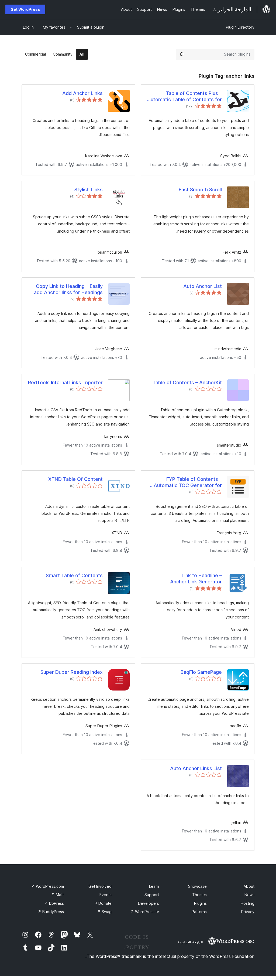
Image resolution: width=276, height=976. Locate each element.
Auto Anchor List (202, 286)
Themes (199, 894)
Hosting (247, 903)
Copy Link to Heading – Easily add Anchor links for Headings (68, 289)
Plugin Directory (240, 27)
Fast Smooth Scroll (200, 189)
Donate (103, 903)
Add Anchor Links (82, 93)
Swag (104, 911)
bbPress (54, 903)
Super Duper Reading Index (71, 672)
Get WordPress (25, 9)
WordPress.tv (144, 911)
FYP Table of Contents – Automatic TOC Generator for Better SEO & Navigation (188, 482)
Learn (154, 886)
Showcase (197, 886)
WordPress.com (47, 886)
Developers (148, 903)
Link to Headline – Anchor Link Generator (196, 578)
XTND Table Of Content (75, 479)
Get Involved (100, 886)
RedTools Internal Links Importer (65, 382)
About (249, 886)
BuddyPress (51, 911)
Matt (57, 894)
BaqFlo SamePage (201, 672)
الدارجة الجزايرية (190, 942)
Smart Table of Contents (74, 575)
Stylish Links (88, 189)
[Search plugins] (181, 54)
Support (151, 894)
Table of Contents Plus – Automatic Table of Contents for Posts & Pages (184, 96)
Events (105, 894)
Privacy (247, 911)
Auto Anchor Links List (196, 768)
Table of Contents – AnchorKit (187, 382)
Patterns (199, 911)
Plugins (200, 903)
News (249, 894)
